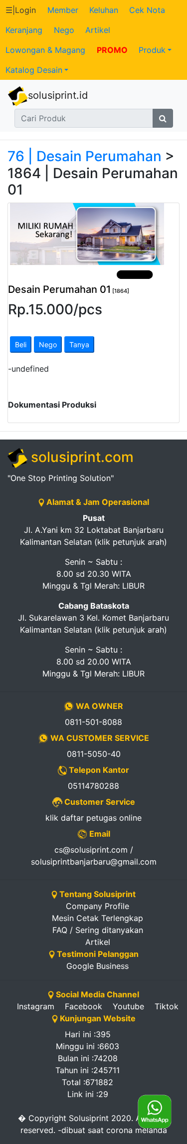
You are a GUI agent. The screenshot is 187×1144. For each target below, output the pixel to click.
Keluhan (103, 10)
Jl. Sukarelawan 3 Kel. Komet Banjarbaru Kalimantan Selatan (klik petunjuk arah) (93, 618)
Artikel (97, 30)
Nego (64, 30)
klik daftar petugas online (93, 818)
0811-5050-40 (94, 754)
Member (62, 10)
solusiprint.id (58, 95)
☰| (20, 10)
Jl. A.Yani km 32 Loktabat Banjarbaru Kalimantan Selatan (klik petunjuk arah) (93, 530)
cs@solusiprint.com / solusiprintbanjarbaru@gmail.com (94, 856)
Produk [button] (152, 50)
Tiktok (167, 1006)
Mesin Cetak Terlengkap (97, 918)
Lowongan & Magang (45, 50)
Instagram (35, 1006)
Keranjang (23, 30)
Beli (20, 344)
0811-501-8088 (93, 722)
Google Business (97, 966)
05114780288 (93, 786)
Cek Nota (147, 10)
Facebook (83, 1006)
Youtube (128, 1006)
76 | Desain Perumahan (84, 156)
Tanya (79, 344)
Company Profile (97, 906)
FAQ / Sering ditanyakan (97, 930)
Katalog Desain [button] (33, 70)
